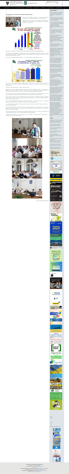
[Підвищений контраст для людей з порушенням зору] (47, 1)
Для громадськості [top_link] (36, 7)
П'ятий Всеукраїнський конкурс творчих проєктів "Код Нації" (55, 125)
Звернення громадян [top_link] (29, 7)
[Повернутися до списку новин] (6, 12)
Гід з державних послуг (32, 3)
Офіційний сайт (13, 4)
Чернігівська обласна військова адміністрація (17, 2)
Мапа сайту (34, 467)
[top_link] (64, 7)
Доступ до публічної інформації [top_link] (19, 7)
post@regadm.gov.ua (39, 466)
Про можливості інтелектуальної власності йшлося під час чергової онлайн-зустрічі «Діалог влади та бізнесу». (56, 14)
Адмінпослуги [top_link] (43, 7)
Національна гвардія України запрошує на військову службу (55, 148)
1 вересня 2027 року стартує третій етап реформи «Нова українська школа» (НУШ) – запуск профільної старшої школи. (56, 31)
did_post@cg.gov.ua (41, 469)
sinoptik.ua (59, 426)
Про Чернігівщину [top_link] (7, 7)
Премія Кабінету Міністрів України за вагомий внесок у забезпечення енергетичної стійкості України (56, 121)
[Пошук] (57, 3)
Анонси (51, 118)
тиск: (51, 423)
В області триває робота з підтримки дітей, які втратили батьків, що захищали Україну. (56, 45)
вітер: (51, 424)
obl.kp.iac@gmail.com (37, 471)
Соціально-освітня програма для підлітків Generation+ (55, 128)
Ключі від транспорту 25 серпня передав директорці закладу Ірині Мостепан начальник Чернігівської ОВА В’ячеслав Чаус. (56, 70)
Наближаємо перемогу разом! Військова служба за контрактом (55, 145)
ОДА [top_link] (12, 7)
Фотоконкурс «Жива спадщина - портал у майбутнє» (55, 131)
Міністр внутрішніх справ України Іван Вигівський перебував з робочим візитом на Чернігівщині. (56, 18)
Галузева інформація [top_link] (50, 7)
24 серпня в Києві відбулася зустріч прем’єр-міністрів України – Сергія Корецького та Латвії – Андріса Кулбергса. (56, 76)
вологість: (51, 421)
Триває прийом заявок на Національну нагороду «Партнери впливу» (56, 135)
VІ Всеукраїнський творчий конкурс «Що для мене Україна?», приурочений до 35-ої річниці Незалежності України (56, 140)
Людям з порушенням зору (53, 1)
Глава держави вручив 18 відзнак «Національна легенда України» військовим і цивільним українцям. (56, 65)
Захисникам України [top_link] (59, 7)
